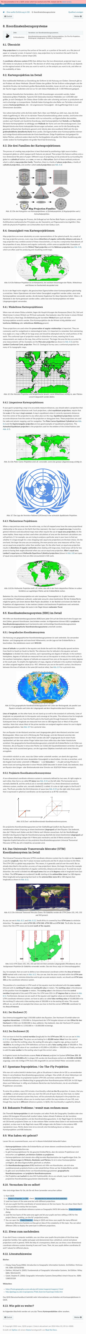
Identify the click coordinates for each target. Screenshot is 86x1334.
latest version (66, 2)
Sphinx (14, 1330)
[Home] (4, 12)
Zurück (9, 16)
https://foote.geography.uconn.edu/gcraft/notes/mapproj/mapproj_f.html (34, 1289)
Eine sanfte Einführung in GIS (18, 12)
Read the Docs (51, 1330)
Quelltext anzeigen (75, 12)
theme (28, 1330)
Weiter (77, 16)
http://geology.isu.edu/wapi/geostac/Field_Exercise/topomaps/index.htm (34, 1292)
